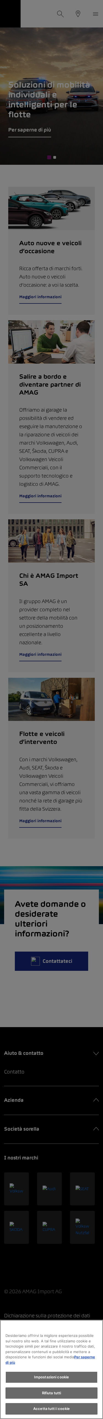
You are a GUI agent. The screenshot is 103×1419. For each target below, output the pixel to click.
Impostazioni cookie (51, 1377)
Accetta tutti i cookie (51, 1408)
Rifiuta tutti (51, 1393)
